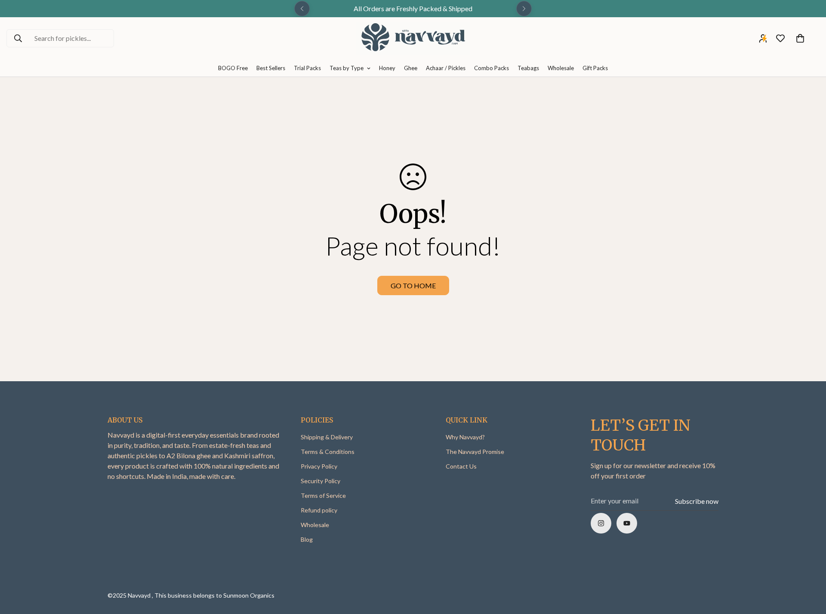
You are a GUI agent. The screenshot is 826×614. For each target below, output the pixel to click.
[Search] (18, 38)
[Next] (524, 8)
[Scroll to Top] (809, 567)
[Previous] (302, 8)
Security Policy (320, 480)
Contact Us (461, 466)
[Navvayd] (413, 38)
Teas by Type (347, 68)
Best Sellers (270, 68)
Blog (307, 539)
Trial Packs (307, 68)
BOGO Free (233, 68)
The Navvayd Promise (475, 451)
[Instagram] (601, 523)
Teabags (528, 68)
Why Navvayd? (465, 437)
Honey (387, 68)
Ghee (410, 68)
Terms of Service (323, 495)
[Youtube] (626, 523)
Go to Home (413, 285)
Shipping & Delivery (327, 437)
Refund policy (319, 510)
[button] (800, 38)
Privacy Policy (319, 466)
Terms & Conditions (327, 451)
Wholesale (561, 68)
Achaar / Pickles (445, 68)
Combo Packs (491, 68)
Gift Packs (595, 68)
